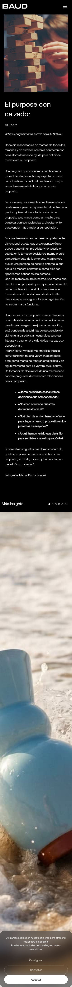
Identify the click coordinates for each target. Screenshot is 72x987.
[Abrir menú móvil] (65, 6)
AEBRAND (55, 134)
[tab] (49, 504)
